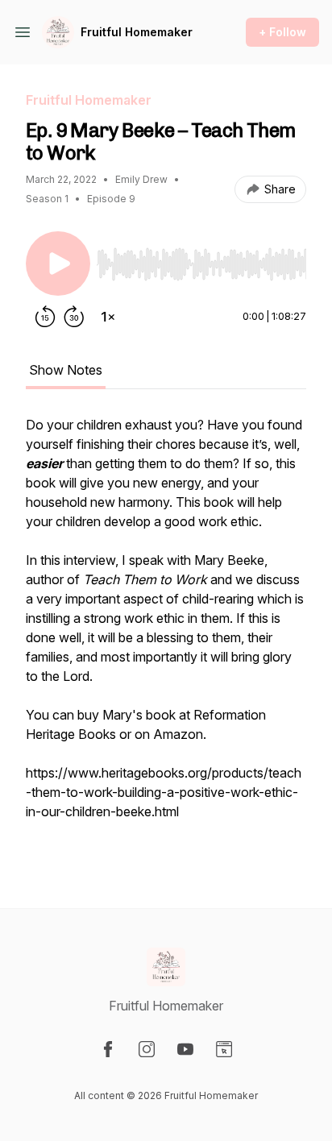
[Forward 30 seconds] (74, 316)
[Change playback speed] (108, 316)
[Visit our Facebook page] (108, 1049)
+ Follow (282, 32)
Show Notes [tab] (65, 370)
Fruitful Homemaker (137, 32)
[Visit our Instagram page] (147, 1049)
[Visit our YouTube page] (185, 1049)
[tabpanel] (166, 636)
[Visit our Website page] (224, 1049)
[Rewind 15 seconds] (45, 316)
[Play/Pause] (58, 263)
